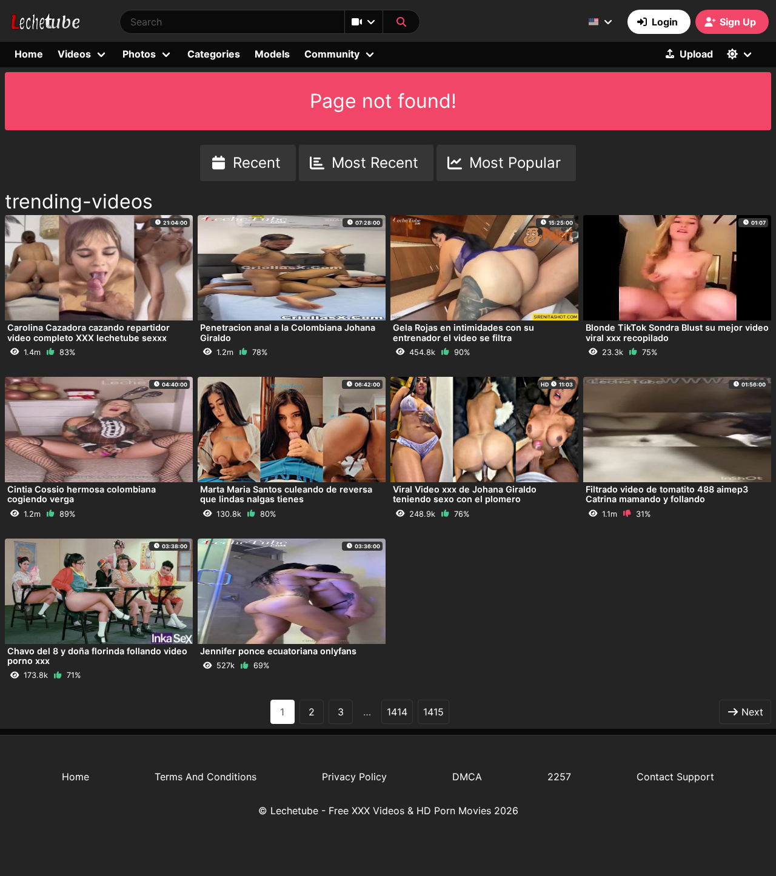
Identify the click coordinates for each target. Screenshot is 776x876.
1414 (397, 712)
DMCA (467, 777)
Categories (213, 54)
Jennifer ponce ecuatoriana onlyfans (278, 651)
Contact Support (675, 777)
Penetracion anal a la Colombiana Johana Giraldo (287, 332)
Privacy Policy (354, 777)
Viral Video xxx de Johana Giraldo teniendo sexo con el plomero (465, 494)
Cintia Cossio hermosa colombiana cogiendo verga (81, 494)
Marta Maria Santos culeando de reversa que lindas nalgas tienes (286, 494)
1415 (433, 712)
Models (272, 54)
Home (29, 54)
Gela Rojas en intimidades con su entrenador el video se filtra (463, 332)
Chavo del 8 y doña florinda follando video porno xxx (97, 656)
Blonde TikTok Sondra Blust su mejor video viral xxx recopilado (677, 332)
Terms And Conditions (205, 777)
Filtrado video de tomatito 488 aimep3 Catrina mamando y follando (667, 494)
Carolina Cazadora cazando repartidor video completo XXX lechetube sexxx (88, 332)
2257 (559, 777)
